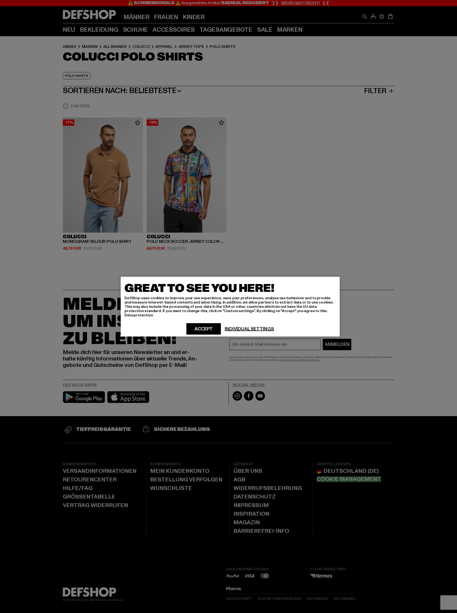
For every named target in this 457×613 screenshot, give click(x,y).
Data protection (138, 315)
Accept (203, 328)
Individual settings (249, 329)
